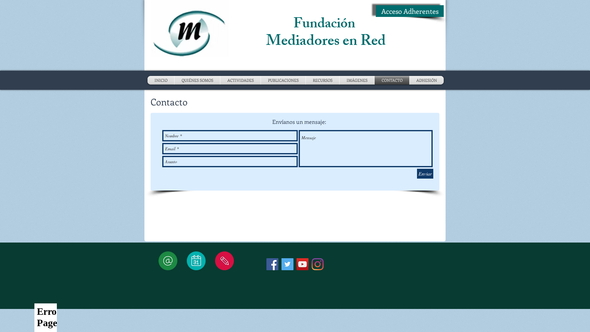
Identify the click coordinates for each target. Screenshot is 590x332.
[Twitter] (287, 264)
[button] (240, 80)
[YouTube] (303, 264)
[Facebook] (272, 264)
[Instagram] (318, 264)
